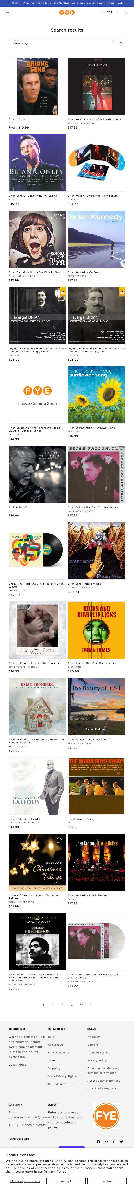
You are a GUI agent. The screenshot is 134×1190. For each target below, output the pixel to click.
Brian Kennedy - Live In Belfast (87, 895)
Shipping (54, 1068)
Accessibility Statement (103, 1080)
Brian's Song (17, 119)
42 (81, 1004)
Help (51, 1037)
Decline (107, 1181)
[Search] (121, 42)
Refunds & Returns (60, 1084)
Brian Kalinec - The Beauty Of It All (90, 739)
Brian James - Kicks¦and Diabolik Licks (93, 663)
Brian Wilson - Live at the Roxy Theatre (93, 196)
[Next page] (90, 1005)
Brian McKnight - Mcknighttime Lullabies (35, 663)
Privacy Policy (55, 1171)
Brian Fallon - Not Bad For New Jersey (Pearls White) (93, 976)
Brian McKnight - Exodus (25, 819)
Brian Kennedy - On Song (84, 272)
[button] (7, 12)
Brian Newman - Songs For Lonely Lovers (94, 119)
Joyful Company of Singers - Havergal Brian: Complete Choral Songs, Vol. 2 (37, 350)
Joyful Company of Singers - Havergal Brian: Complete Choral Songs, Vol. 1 (96, 350)
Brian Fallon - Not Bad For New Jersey (93, 507)
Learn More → (19, 1064)
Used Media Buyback (101, 1088)
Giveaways (53, 1104)
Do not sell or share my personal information (103, 1070)
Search (52, 1060)
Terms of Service (98, 1052)
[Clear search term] (113, 42)
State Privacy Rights (62, 1076)
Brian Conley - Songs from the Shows (33, 196)
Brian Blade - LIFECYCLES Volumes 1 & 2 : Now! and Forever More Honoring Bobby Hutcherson (35, 977)
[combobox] (67, 42)
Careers (92, 1044)
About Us (93, 1037)
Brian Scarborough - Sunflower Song (91, 428)
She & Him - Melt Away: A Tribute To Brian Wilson (36, 585)
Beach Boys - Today (80, 819)
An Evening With (19, 507)
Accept (66, 1181)
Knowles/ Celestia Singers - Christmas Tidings (33, 897)
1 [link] (43, 1004)
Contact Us (55, 1044)
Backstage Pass (58, 1052)
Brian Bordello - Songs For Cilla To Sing (34, 272)
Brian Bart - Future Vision (84, 583)
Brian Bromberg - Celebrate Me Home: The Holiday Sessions (36, 741)
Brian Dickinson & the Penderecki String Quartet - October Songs (34, 429)
